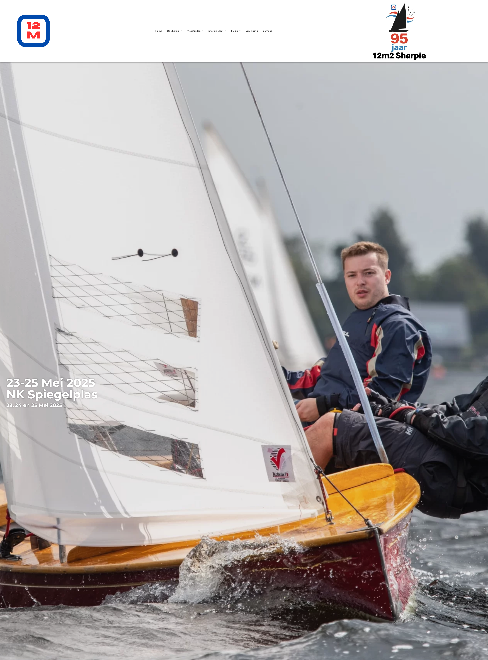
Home (158, 31)
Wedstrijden (194, 31)
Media (234, 31)
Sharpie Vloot (215, 31)
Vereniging (252, 31)
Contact (267, 31)
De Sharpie (173, 31)
